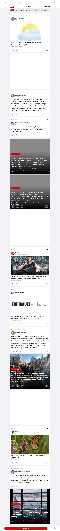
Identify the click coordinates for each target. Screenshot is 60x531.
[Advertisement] (30, 70)
